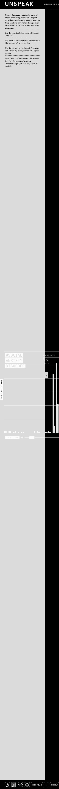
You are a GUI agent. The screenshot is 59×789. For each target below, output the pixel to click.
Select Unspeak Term (2, 389)
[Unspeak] (19, 3)
